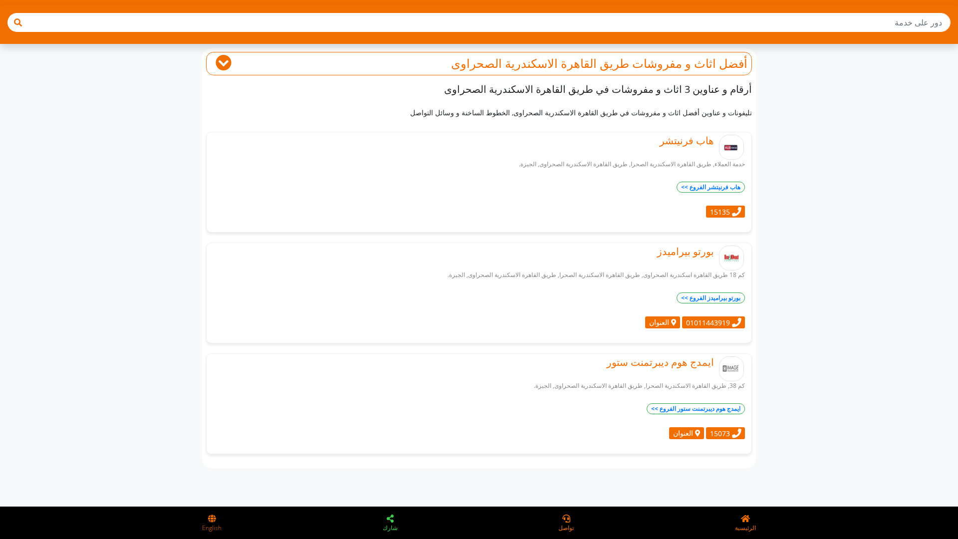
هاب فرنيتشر (687, 140)
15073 (721, 433)
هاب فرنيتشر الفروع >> (710, 187)
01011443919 (709, 322)
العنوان (660, 322)
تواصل (566, 528)
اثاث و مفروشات (674, 63)
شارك (390, 528)
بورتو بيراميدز (685, 251)
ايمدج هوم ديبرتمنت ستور (660, 362)
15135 (721, 211)
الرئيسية (745, 528)
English (212, 528)
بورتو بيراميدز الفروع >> (710, 297)
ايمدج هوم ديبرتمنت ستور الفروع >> (695, 408)
